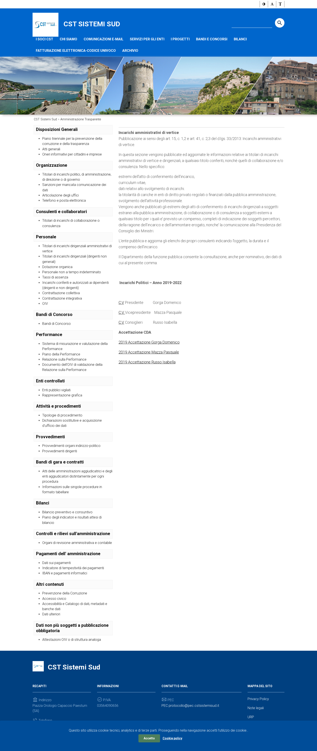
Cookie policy (172, 738)
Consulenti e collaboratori (61, 211)
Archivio (130, 51)
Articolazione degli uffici (60, 195)
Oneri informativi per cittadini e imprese (72, 154)
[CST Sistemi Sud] (45, 24)
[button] (264, 4)
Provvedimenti (50, 436)
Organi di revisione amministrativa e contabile (77, 543)
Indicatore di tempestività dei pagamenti (73, 568)
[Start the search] (279, 23)
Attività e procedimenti (58, 406)
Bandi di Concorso (54, 314)
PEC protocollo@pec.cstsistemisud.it (190, 706)
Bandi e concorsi (211, 39)
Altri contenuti (50, 584)
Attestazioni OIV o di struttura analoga (71, 640)
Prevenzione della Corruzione (64, 593)
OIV (45, 304)
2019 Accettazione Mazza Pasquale (149, 352)
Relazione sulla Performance (64, 359)
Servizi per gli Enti (147, 39)
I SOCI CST (44, 39)
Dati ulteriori (51, 614)
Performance (49, 334)
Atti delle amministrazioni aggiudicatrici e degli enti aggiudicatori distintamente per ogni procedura (77, 476)
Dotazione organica (57, 267)
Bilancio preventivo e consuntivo (67, 512)
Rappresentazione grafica (62, 395)
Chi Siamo (68, 39)
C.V (121, 302)
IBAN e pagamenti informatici (64, 573)
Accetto (149, 738)
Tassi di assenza (55, 277)
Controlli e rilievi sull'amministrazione (73, 533)
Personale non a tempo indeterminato (71, 272)
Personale (46, 236)
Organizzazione (51, 165)
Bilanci (240, 39)
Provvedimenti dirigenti (59, 451)
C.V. (122, 312)
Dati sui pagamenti (56, 563)
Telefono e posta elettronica (64, 200)
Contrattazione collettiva (61, 293)
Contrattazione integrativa (62, 298)
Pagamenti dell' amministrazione (68, 553)
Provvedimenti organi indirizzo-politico (71, 446)
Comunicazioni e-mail (103, 39)
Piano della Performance (61, 354)
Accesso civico (54, 599)
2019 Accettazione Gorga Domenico (149, 342)
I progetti (180, 39)
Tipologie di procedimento (62, 415)
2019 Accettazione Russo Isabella (147, 362)
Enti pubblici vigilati (56, 390)
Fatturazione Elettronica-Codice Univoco (76, 51)
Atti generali (51, 149)
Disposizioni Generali (57, 129)
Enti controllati (50, 381)
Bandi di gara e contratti (60, 462)
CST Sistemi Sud (92, 24)
